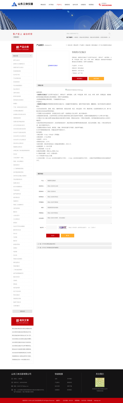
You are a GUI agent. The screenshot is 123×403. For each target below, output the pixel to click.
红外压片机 (16, 74)
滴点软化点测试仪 (18, 143)
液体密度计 (16, 165)
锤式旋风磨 (16, 287)
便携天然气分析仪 (18, 67)
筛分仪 (15, 233)
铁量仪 (15, 103)
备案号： (58, 400)
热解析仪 (15, 201)
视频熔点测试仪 (17, 147)
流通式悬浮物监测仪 (19, 121)
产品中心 (59, 4)
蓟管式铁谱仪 (17, 96)
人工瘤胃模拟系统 (18, 168)
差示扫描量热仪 (17, 186)
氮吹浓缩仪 (16, 277)
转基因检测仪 (17, 71)
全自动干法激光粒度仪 (19, 132)
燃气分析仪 (16, 60)
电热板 (15, 251)
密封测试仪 (16, 197)
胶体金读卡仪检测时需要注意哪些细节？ (22, 349)
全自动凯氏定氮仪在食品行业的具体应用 (22, 342)
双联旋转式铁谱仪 (18, 100)
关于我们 (51, 4)
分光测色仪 (16, 219)
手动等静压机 (17, 78)
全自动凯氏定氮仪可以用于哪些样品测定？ (22, 345)
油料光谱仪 (16, 92)
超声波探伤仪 (17, 193)
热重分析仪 (16, 183)
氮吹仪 (15, 240)
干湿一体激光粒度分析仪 (20, 107)
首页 (56, 378)
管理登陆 (77, 400)
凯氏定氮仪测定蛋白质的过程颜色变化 (22, 328)
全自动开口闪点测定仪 (19, 139)
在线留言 (83, 4)
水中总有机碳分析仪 (19, 125)
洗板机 (15, 280)
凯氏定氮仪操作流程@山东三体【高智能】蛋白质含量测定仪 (22, 335)
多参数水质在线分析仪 (19, 114)
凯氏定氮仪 (16, 295)
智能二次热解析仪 (18, 204)
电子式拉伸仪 (17, 291)
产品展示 (82, 45)
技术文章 (75, 4)
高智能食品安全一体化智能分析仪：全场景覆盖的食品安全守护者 (22, 359)
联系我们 (91, 4)
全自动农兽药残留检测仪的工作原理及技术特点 (22, 352)
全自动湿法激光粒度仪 (19, 128)
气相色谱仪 (16, 190)
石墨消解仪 (16, 305)
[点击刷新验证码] (62, 227)
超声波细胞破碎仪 (18, 273)
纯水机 (15, 255)
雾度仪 (15, 222)
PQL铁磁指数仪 (17, 85)
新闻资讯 (67, 4)
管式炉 (15, 154)
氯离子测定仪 (17, 302)
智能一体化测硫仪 (18, 161)
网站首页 (43, 4)
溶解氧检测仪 (17, 118)
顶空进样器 (16, 208)
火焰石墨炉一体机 (18, 157)
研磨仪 (15, 248)
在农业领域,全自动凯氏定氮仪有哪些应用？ (22, 339)
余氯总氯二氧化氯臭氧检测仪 (21, 150)
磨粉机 (15, 284)
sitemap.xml (97, 400)
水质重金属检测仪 (18, 110)
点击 (31, 56)
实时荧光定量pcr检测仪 (19, 175)
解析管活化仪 (17, 230)
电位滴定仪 (16, 89)
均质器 (15, 237)
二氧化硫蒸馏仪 (17, 269)
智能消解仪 (16, 266)
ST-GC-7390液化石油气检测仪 (50, 247)
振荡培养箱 (16, 244)
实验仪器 (16, 37)
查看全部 (22, 311)
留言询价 (96, 78)
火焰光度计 (16, 215)
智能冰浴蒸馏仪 (17, 258)
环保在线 (89, 400)
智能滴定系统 (17, 298)
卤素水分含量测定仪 (19, 63)
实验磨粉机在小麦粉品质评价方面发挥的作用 (22, 356)
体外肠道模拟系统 (18, 172)
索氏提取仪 (16, 262)
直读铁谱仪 (16, 82)
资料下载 (69, 386)
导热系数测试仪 (17, 179)
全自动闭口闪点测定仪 (19, 136)
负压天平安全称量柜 (19, 226)
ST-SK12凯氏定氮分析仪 (48, 244)
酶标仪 (15, 212)
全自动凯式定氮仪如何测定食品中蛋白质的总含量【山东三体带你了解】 (22, 332)
